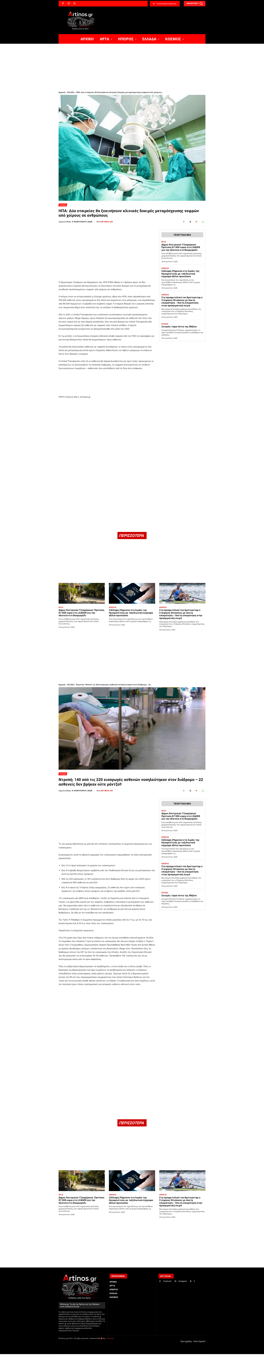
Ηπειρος (165, 268)
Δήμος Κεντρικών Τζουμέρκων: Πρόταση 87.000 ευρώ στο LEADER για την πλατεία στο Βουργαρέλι (180, 247)
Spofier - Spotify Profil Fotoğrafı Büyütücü (77, 1355)
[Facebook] (63, 3)
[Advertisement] (132, 64)
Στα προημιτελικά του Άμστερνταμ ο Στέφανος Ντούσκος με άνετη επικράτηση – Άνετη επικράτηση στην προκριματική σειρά (182, 301)
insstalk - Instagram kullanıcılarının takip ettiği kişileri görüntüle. (125, 1355)
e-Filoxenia (109, 1338)
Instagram (182, 1281)
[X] (74, 3)
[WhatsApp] (202, 222)
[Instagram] (68, 3)
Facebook (167, 1281)
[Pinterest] (196, 222)
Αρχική (62, 92)
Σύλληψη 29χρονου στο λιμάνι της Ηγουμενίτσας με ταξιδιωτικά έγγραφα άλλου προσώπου (180, 274)
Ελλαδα (62, 205)
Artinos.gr (106, 222)
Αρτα (163, 242)
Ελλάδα (70, 92)
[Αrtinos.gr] (82, 21)
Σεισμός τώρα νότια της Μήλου (179, 326)
